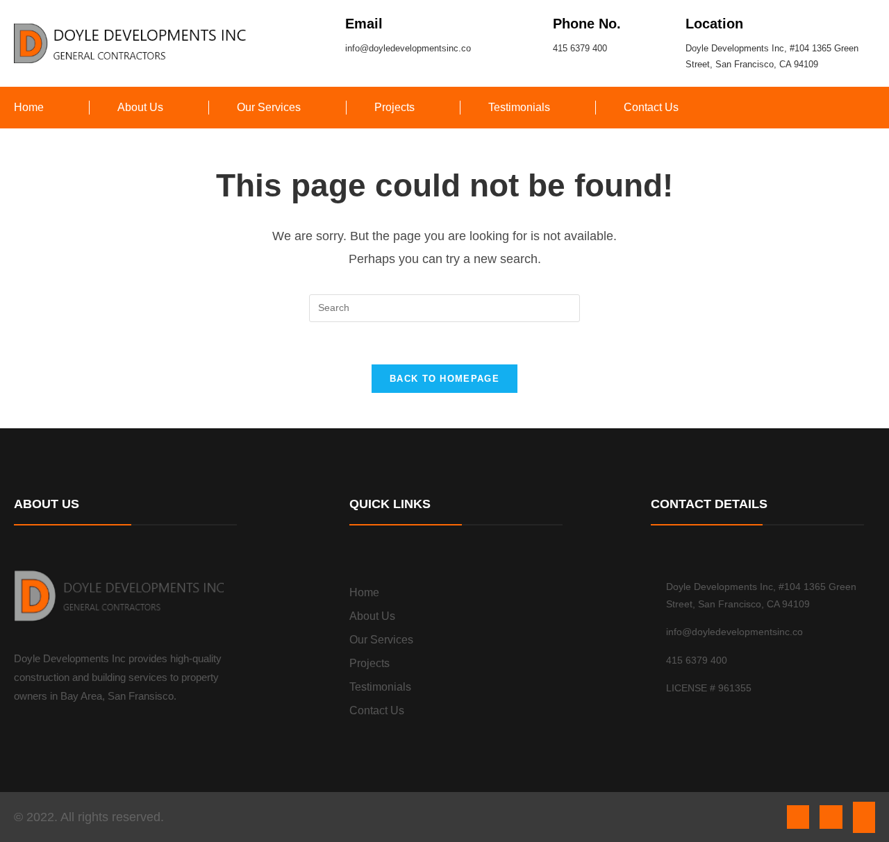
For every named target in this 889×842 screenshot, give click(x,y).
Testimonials (519, 107)
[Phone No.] (530, 22)
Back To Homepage (444, 378)
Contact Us (651, 107)
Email (364, 23)
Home (29, 107)
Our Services (269, 107)
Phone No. (587, 23)
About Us (140, 107)
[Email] (322, 22)
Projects (394, 107)
